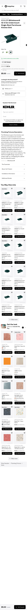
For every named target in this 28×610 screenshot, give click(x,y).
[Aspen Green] (2, 52)
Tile (8, 14)
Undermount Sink (5, 18)
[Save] (24, 23)
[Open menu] (2, 6)
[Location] (21, 6)
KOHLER (4, 20)
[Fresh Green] (6, 52)
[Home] (10, 6)
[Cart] (24, 6)
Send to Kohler (13, 124)
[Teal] (10, 52)
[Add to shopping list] (12, 188)
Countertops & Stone (17, 14)
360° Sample (7, 62)
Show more (14, 319)
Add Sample (21, 73)
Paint (4, 14)
